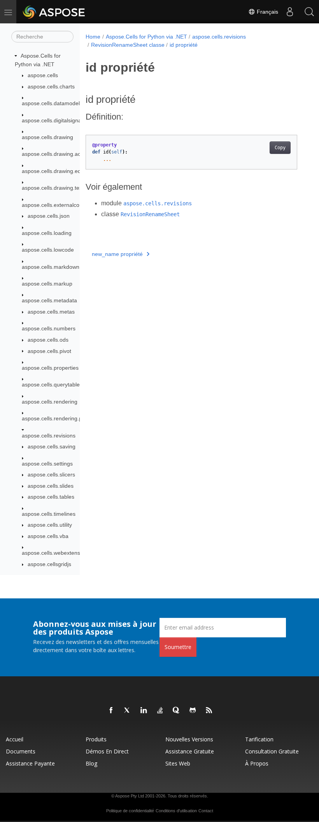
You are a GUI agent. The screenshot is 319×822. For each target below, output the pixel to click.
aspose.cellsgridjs (49, 564)
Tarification (259, 739)
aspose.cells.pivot (49, 351)
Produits (96, 739)
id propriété (184, 45)
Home (93, 37)
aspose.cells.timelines (48, 514)
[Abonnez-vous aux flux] (209, 711)
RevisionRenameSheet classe (128, 45)
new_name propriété (117, 254)
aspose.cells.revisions (48, 435)
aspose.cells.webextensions (56, 553)
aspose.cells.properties (50, 368)
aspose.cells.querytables (52, 384)
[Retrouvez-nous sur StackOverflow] (160, 711)
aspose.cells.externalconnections (62, 205)
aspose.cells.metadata (49, 300)
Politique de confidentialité (130, 810)
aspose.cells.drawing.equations (60, 171)
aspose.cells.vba (48, 536)
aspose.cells (43, 75)
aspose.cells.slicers (51, 474)
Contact (205, 810)
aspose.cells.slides (51, 486)
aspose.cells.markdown (50, 267)
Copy (280, 147)
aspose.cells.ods (48, 340)
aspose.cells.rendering (49, 402)
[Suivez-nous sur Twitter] (128, 711)
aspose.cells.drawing (47, 137)
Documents (20, 751)
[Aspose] (54, 11)
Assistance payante (30, 763)
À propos (256, 763)
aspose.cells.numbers (48, 328)
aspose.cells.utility (50, 525)
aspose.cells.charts (51, 86)
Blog (91, 763)
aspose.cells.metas (51, 312)
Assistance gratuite (189, 751)
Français (266, 12)
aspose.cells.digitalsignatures (58, 120)
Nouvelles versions (189, 739)
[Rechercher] (309, 11)
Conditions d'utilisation (176, 810)
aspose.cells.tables (51, 497)
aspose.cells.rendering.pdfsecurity (64, 418)
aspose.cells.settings (47, 463)
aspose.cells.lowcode (48, 250)
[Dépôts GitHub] (193, 711)
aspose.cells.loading (47, 233)
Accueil (14, 739)
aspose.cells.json (49, 216)
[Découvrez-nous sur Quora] (177, 711)
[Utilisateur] (290, 11)
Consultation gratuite (272, 751)
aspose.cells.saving (51, 446)
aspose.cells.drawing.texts (54, 188)
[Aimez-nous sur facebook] (111, 711)
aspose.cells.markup (47, 283)
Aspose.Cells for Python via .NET (146, 37)
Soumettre (178, 647)
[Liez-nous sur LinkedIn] (144, 711)
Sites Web (177, 763)
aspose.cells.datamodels (52, 103)
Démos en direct (107, 751)
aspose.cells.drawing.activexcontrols (66, 154)
